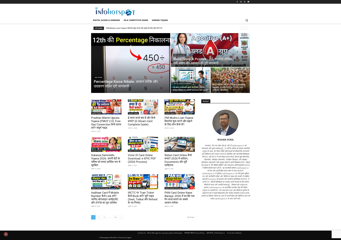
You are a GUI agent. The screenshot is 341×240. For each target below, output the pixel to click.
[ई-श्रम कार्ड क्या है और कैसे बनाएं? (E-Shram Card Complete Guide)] (143, 106)
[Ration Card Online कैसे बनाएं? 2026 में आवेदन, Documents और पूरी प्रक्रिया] (180, 144)
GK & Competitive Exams (173, 151)
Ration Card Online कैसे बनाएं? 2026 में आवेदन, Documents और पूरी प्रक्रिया (178, 160)
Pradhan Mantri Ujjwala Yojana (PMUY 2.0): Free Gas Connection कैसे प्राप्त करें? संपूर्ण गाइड (106, 122)
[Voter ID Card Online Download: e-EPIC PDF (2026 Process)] (143, 144)
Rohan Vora (226, 139)
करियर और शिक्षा (98, 77)
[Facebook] (237, 1)
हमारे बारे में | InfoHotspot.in (216, 233)
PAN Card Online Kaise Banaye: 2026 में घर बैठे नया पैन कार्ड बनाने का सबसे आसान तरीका (180, 197)
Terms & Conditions (234, 233)
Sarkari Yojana (96, 113)
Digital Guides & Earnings (183, 83)
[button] (246, 20)
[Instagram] (241, 1)
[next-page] (121, 217)
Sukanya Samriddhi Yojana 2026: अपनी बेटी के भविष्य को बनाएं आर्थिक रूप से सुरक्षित (105, 160)
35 (115, 217)
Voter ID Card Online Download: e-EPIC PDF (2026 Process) (142, 158)
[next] (245, 28)
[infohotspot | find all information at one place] (115, 11)
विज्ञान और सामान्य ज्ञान (179, 55)
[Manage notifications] (6, 234)
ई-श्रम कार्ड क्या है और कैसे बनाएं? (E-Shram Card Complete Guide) (141, 121)
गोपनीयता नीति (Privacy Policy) (194, 233)
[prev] (241, 28)
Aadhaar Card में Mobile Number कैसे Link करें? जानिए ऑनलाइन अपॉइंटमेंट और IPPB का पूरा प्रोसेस (105, 197)
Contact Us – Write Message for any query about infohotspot (160, 233)
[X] (244, 1)
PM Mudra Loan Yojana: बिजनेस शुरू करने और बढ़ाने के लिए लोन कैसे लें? (134, 28)
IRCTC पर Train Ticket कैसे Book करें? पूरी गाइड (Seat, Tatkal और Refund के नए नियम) (142, 197)
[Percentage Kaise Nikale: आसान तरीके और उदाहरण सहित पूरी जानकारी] (130, 63)
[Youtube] (248, 1)
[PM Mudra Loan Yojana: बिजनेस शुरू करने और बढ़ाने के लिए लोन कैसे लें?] (180, 106)
